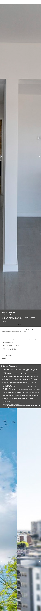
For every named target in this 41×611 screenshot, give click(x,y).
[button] (18, 324)
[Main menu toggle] (39, 2)
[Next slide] (39, 157)
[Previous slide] (1, 157)
